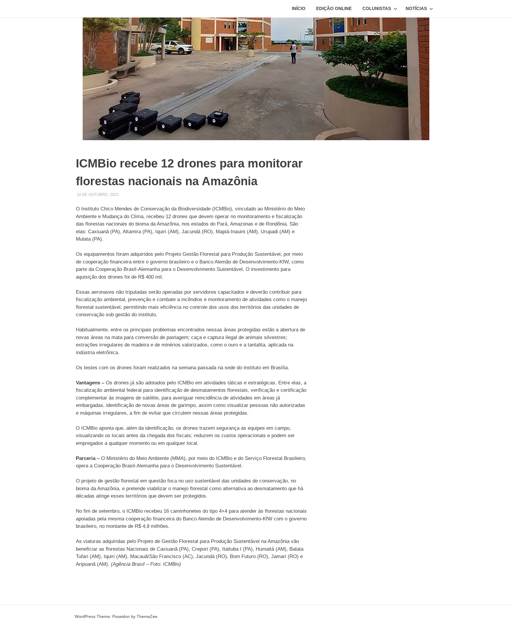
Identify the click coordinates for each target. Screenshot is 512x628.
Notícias (416, 8)
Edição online (334, 8)
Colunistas (376, 8)
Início (298, 8)
